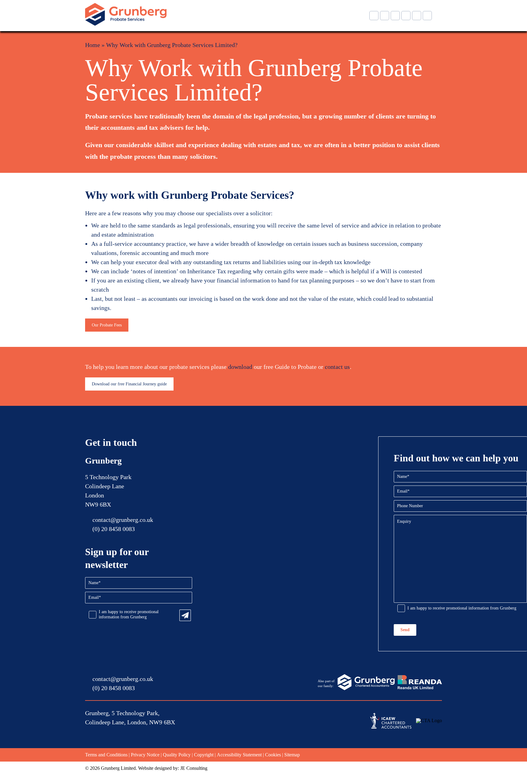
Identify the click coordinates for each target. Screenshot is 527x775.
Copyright (203, 754)
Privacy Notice (145, 754)
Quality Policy (177, 754)
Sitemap (292, 754)
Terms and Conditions (106, 754)
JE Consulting (193, 768)
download (240, 366)
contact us (337, 366)
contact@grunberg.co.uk (122, 519)
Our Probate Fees (107, 325)
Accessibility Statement (239, 754)
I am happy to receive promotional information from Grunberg (129, 614)
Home (92, 45)
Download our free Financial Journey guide (129, 384)
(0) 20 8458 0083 (113, 529)
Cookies (273, 754)
